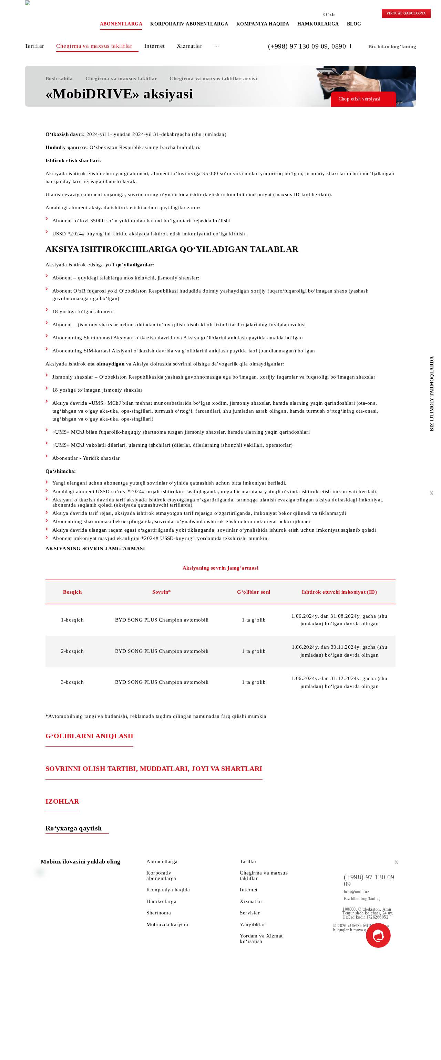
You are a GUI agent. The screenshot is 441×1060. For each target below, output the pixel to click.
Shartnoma (158, 912)
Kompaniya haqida (262, 23)
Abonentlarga (121, 23)
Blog (354, 23)
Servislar (250, 912)
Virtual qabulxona (406, 13)
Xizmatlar (189, 46)
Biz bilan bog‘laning (392, 46)
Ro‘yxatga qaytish (74, 828)
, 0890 (337, 46)
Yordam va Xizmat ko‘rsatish (261, 938)
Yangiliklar (252, 924)
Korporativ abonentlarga (189, 23)
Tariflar (34, 46)
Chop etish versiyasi (360, 99)
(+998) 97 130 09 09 (298, 46)
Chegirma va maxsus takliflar (94, 46)
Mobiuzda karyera (167, 924)
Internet (154, 46)
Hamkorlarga (318, 23)
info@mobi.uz (356, 891)
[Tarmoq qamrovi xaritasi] (371, 15)
